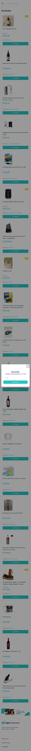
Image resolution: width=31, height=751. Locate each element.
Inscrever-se (15, 382)
